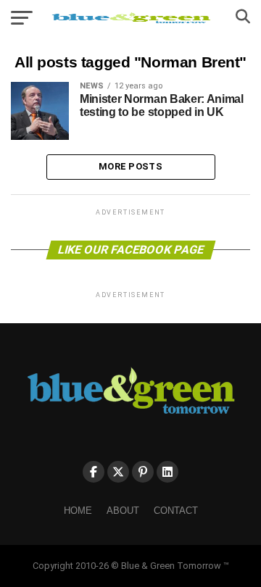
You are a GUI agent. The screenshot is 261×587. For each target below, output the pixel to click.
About (123, 510)
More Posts (130, 166)
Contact (176, 510)
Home (78, 510)
